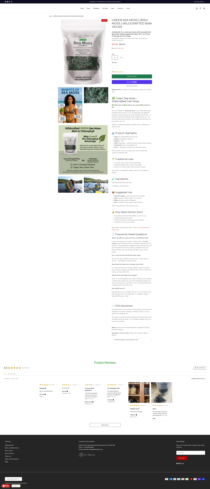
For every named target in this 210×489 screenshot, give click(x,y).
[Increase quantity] (119, 66)
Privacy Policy (9, 451)
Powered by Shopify (22, 483)
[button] (31, 368)
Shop (88, 8)
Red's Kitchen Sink (119, 48)
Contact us (120, 8)
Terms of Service (9, 453)
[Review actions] (57, 384)
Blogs (6, 462)
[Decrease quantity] (113, 66)
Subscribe (181, 458)
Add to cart (132, 76)
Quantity (114, 62)
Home (82, 8)
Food (128, 8)
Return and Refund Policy (12, 448)
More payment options (131, 86)
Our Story (105, 8)
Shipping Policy (9, 445)
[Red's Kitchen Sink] (18, 8)
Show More (91, 398)
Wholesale (96, 8)
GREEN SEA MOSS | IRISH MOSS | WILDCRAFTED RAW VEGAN (69, 16)
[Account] (196, 8)
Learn (112, 8)
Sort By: (194, 378)
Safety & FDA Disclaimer (12, 459)
